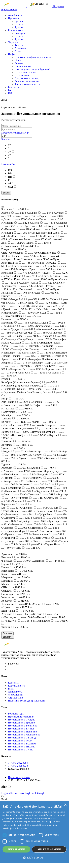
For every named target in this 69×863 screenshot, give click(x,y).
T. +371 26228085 (18, 762)
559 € (49, 481)
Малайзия (7, 580)
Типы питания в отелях (28, 84)
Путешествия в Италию (21, 746)
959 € (12, 269)
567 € (12, 484)
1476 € (45, 339)
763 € (54, 517)
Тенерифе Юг (28, 369)
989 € (26, 408)
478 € (25, 272)
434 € (21, 464)
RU (10, 93)
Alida (18, 51)
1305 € (42, 372)
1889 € (24, 444)
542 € (25, 222)
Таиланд (6, 418)
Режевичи (19, 537)
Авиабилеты (15, 15)
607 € (8, 547)
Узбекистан (8, 597)
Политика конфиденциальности (33, 57)
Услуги (19, 63)
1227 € (27, 517)
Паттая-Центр (30, 435)
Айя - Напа (17, 401)
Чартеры (13, 42)
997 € (38, 544)
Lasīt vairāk (22, 828)
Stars (6, 139)
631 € (19, 398)
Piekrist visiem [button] (16, 849)
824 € (17, 507)
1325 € (47, 428)
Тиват (46, 541)
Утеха (32, 544)
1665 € (25, 614)
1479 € (27, 610)
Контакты (13, 87)
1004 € (13, 521)
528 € (22, 212)
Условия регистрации (27, 81)
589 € (19, 584)
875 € (22, 219)
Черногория (8, 504)
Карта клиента (23, 66)
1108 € (41, 279)
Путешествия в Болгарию (22, 725)
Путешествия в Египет (21, 728)
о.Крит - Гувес (37, 269)
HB (10, 176)
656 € (17, 306)
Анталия (18, 471)
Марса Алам (20, 312)
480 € (29, 511)
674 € (26, 401)
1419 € (23, 557)
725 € (31, 256)
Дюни (16, 219)
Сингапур (7, 594)
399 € (20, 249)
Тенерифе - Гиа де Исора (29, 339)
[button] (34, 857)
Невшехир (20, 491)
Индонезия (8, 570)
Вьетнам (6, 557)
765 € (24, 292)
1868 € (19, 587)
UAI (11, 186)
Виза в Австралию (25, 72)
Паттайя (19, 425)
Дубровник (17, 604)
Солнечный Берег (29, 239)
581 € (35, 299)
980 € (24, 232)
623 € (24, 467)
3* (9, 151)
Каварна (18, 222)
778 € (19, 564)
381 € (37, 236)
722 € (54, 306)
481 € (19, 574)
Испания (6, 319)
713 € (34, 501)
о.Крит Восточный (31, 289)
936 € (12, 365)
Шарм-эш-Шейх (22, 316)
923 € (43, 266)
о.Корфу (24, 256)
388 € (39, 226)
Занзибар (17, 444)
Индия (5, 567)
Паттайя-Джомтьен (33, 428)
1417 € (40, 497)
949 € (8, 336)
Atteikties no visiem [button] (49, 849)
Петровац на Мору (24, 531)
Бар (12, 507)
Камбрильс (20, 326)
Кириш (42, 481)
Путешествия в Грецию (21, 722)
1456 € (33, 355)
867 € (12, 497)
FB (10, 180)
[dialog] (34, 832)
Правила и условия (19, 777)
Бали (13, 574)
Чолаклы (26, 501)
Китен (45, 222)
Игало (48, 517)
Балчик (42, 212)
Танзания (7, 441)
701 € (22, 451)
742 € (46, 302)
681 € (29, 262)
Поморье (19, 229)
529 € (8, 216)
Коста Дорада (21, 329)
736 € (54, 454)
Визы (11, 688)
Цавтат (18, 607)
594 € (49, 212)
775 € (25, 534)
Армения (6, 554)
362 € (23, 209)
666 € (41, 521)
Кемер (16, 481)
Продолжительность (15, 132)
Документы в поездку (27, 78)
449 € (21, 378)
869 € (38, 458)
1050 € (34, 524)
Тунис (5, 448)
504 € (21, 494)
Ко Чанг (16, 421)
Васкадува (20, 617)
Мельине (27, 524)
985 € (25, 527)
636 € (32, 216)
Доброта (20, 517)
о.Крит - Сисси (30, 279)
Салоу (28, 336)
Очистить (7, 633)
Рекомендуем (15, 30)
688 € (44, 332)
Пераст (18, 527)
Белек (24, 474)
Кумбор (34, 521)
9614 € (31, 514)
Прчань (18, 534)
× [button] (65, 805)
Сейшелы (7, 590)
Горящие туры (16, 713)
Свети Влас (28, 236)
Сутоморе (18, 541)
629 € (50, 282)
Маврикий (7, 577)
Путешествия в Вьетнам (22, 743)
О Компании (15, 694)
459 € (25, 471)
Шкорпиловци (21, 246)
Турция (19, 27)
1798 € (20, 567)
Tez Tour (19, 45)
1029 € (28, 326)
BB (10, 173)
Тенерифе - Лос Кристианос (30, 352)
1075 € (24, 607)
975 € (24, 362)
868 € (21, 554)
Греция (19, 21)
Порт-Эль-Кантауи (41, 454)
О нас (18, 60)
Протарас (18, 408)
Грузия (5, 564)
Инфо (11, 54)
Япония (6, 627)
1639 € (23, 421)
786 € (48, 269)
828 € (26, 411)
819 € (23, 600)
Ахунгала (17, 614)
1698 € (23, 580)
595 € (22, 319)
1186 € (33, 342)
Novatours (20, 48)
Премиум (13, 18)
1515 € (24, 441)
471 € (22, 481)
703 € (52, 451)
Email (4, 799)
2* (9, 148)
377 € (21, 296)
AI (10, 183)
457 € (21, 309)
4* (9, 155)
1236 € (38, 369)
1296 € (21, 359)
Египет (19, 24)
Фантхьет (17, 560)
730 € (35, 252)
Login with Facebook (12, 793)
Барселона (16, 322)
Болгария (20, 33)
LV (10, 90)
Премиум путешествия (21, 716)
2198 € (21, 627)
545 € (52, 541)
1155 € (9, 375)
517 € (29, 491)
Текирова (43, 494)
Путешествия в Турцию (21, 719)
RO (10, 170)
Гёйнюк (17, 477)
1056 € (48, 352)
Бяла (27, 216)
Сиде (16, 494)
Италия (5, 378)
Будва (24, 511)
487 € (51, 222)
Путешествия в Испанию (22, 731)
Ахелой (15, 212)
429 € (27, 229)
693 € (44, 259)
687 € (26, 541)
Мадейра (15, 415)
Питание (8, 164)
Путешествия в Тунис (20, 749)
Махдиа (15, 451)
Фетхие (33, 497)
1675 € (29, 620)
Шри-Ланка (8, 610)
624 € (12, 544)
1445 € (57, 560)
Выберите (8, 637)
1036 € (20, 346)
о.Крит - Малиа (22, 276)
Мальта (5, 584)
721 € (33, 547)
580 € (41, 484)
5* (9, 158)
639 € (52, 292)
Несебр (32, 226)
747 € (27, 537)
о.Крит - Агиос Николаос (27, 259)
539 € (29, 312)
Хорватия (7, 600)
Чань (27, 547)
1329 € (24, 431)
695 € (24, 477)
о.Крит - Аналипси (30, 266)
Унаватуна (20, 620)
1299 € (23, 418)
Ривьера (17, 232)
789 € (33, 276)
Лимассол (18, 405)
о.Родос (45, 292)
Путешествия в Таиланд (22, 737)
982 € (18, 242)
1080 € (13, 454)
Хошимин (49, 560)
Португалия (8, 411)
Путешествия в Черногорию (24, 734)
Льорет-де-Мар (33, 332)
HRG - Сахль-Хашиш (31, 302)
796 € (25, 322)
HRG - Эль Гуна (42, 306)
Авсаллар (16, 467)
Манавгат (25, 487)
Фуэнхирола (32, 372)
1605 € (26, 570)
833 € (23, 415)
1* (9, 145)
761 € (51, 494)
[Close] (2, 206)
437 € (12, 226)
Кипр (4, 398)
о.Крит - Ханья (39, 282)
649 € (32, 246)
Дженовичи (22, 514)
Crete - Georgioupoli (21, 252)
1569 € (29, 617)
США (5, 587)
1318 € (13, 282)
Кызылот (34, 484)
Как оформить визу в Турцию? (32, 69)
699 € (33, 487)
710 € (34, 336)
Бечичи (37, 507)
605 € (28, 286)
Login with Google (35, 793)
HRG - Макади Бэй (21, 299)
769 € (26, 405)
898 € (24, 597)
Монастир (44, 451)
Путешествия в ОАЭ (20, 740)
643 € (44, 289)
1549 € (24, 577)
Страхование (22, 75)
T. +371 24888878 (18, 765)
